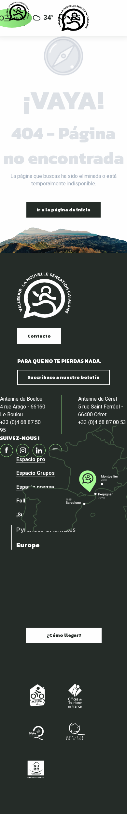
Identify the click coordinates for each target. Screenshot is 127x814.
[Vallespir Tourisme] (44, 295)
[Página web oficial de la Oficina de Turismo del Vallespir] (73, 18)
